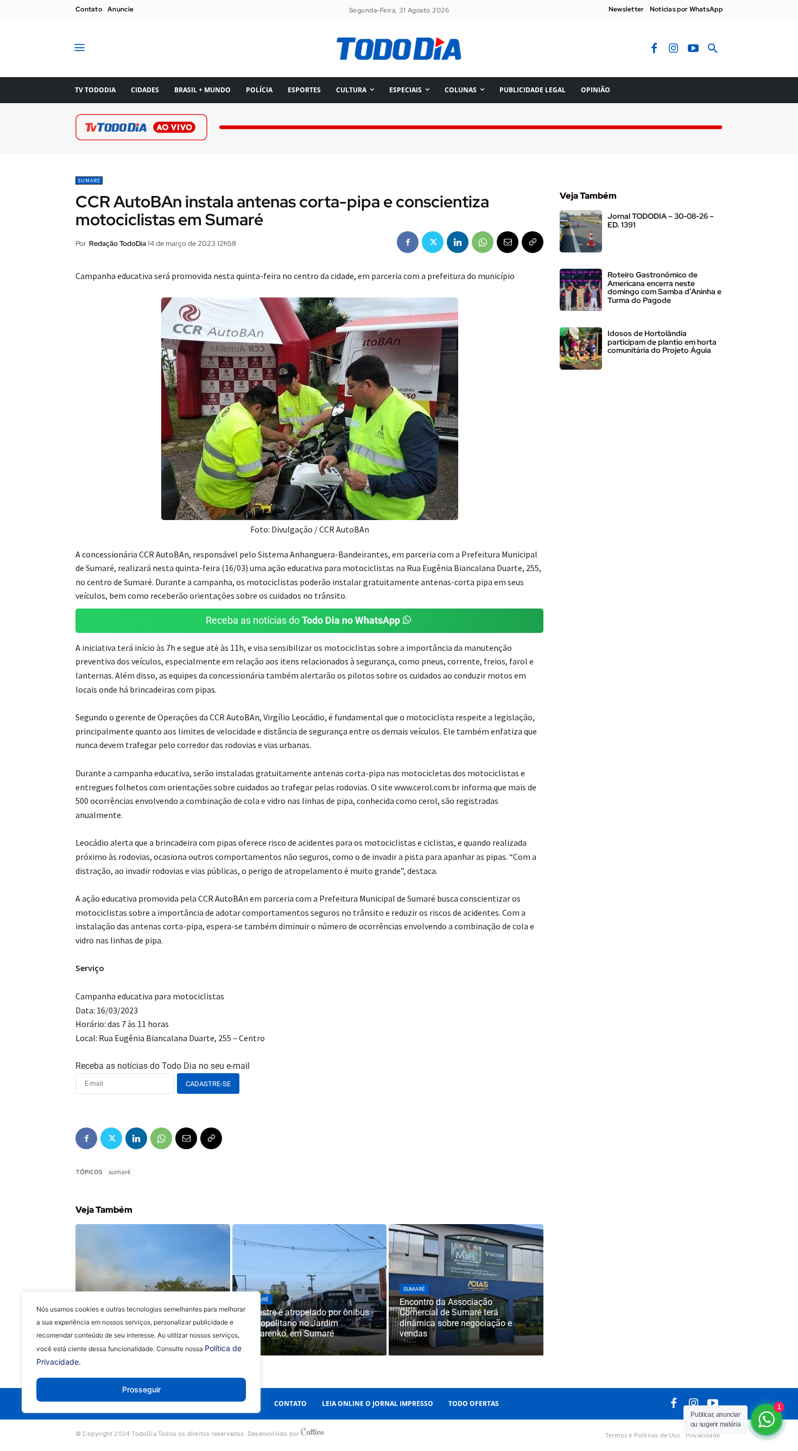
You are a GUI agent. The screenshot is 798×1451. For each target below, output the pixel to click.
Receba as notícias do (303, 620)
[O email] (507, 242)
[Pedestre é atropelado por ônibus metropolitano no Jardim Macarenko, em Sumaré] (309, 1289)
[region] (141, 1360)
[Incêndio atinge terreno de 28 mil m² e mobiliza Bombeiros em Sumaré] (152, 1289)
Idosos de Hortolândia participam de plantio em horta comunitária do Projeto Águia (662, 341)
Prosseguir (141, 1389)
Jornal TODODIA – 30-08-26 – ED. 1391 (660, 220)
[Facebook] (654, 49)
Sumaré (89, 180)
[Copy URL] (532, 242)
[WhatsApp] (482, 242)
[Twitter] (433, 242)
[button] (713, 49)
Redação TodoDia (117, 243)
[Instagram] (673, 49)
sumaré (119, 1172)
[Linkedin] (457, 242)
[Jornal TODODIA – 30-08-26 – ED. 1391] (581, 231)
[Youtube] (693, 49)
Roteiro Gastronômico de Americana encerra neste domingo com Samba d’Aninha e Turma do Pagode (664, 287)
